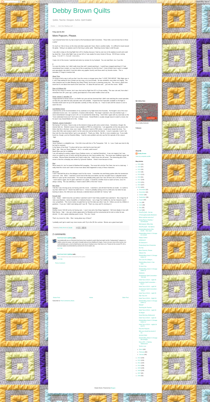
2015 (139, 185)
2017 (139, 179)
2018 (139, 177)
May (140, 207)
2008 (139, 370)
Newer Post (56, 297)
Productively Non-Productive (147, 245)
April (140, 210)
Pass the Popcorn (144, 328)
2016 (139, 182)
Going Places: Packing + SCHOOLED (146, 220)
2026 (139, 164)
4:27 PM (59, 248)
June (140, 205)
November (142, 192)
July (140, 202)
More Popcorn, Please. (145, 250)
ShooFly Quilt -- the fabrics (147, 227)
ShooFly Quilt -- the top (145, 212)
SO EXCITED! (143, 335)
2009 (139, 368)
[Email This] (77, 228)
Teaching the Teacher (145, 307)
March (141, 349)
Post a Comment (60, 263)
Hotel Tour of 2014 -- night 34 (147, 286)
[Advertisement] (90, 280)
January (141, 354)
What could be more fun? (146, 217)
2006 (139, 375)
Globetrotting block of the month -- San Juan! (146, 230)
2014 (139, 187)
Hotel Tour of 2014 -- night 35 (147, 280)
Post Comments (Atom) (67, 301)
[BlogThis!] (79, 228)
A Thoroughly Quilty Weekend (148, 215)
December (142, 189)
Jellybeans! (142, 240)
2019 (139, 174)
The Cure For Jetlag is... (146, 259)
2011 (139, 363)
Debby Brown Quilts (81, 10)
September (142, 197)
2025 (139, 167)
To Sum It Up (142, 266)
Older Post (125, 297)
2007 (139, 373)
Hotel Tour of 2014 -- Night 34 (147, 298)
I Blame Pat (142, 253)
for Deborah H (143, 242)
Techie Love (142, 346)
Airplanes (142, 273)
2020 (139, 172)
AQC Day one (143, 295)
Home (53, 26)
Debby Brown (142, 153)
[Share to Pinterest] (85, 228)
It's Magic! (142, 312)
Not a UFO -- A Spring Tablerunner (145, 342)
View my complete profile (143, 156)
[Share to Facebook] (83, 228)
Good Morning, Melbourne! (147, 315)
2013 (139, 358)
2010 (139, 365)
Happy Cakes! (143, 237)
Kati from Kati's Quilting (64, 238)
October (141, 195)
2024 (139, 169)
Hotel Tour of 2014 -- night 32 (147, 318)
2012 (139, 360)
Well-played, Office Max (146, 224)
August (141, 200)
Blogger (113, 388)
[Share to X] (81, 228)
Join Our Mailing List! (65, 26)
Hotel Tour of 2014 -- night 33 (147, 310)
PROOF (141, 305)
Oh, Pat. (141, 248)
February (142, 352)
